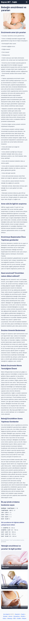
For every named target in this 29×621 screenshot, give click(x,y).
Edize (4, 618)
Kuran (10, 616)
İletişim (24, 618)
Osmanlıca (16, 616)
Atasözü (17, 614)
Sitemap (9, 618)
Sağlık (14, 2)
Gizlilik (19, 618)
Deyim (23, 614)
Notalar (5, 616)
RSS (14, 618)
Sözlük (23, 616)
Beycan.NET (6, 2)
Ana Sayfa (6, 614)
